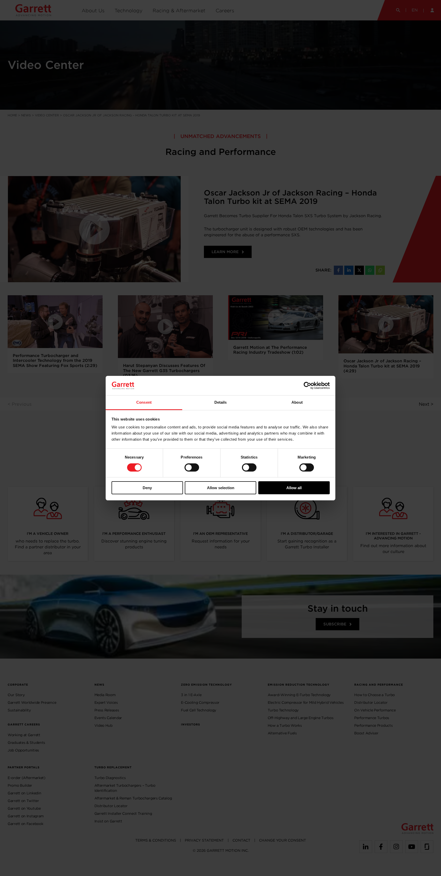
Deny (147, 488)
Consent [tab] (144, 402)
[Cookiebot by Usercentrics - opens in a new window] (307, 385)
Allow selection (220, 488)
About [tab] (297, 402)
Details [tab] (220, 402)
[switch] (192, 467)
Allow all (294, 488)
